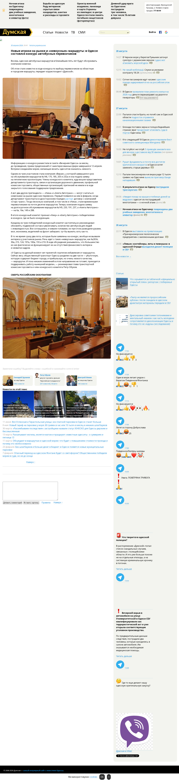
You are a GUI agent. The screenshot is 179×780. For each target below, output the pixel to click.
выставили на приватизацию (147, 231)
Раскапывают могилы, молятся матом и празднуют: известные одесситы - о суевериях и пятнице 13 (53, 436)
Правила (46, 502)
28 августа (121, 51)
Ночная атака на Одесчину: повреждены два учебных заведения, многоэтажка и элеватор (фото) (22, 10)
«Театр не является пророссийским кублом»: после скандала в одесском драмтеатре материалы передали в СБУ (150, 300)
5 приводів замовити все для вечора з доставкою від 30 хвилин (146, 151)
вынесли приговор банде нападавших (147, 179)
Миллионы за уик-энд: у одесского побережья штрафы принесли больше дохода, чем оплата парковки (80, 411)
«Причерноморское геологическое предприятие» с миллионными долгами (143, 235)
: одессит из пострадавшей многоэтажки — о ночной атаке (143, 201)
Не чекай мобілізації (133, 69)
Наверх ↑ (30, 462)
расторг (69, 198)
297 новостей (45, 384)
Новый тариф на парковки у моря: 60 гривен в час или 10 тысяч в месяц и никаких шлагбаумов (58, 425)
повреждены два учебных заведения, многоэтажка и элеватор (148, 212)
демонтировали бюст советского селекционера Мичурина (147, 141)
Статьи (48, 32)
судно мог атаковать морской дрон (144, 61)
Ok (102, 776)
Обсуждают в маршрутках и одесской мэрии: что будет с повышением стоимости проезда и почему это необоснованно (55, 442)
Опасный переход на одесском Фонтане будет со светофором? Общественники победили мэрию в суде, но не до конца (55, 454)
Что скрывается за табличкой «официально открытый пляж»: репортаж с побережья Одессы (152, 282)
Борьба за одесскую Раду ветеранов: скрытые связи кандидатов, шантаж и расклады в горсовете (56, 9)
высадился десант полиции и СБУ (148, 248)
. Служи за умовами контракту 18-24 (143, 71)
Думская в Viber (124, 751)
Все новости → (123, 256)
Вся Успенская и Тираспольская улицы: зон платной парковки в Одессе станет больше (56, 421)
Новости (61, 32)
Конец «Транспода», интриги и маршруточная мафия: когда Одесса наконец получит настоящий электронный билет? (49, 411)
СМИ (81, 32)
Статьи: (120, 273)
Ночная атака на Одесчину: (138, 209)
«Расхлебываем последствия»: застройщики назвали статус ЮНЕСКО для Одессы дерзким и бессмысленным (55, 430)
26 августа (121, 225)
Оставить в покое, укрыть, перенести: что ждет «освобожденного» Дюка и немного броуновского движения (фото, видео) (19, 410)
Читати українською (37, 45)
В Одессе (127, 91)
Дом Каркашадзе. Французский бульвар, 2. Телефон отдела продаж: (159, 8)
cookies (93, 776)
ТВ (73, 32)
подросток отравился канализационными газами (138, 119)
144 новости (82, 384)
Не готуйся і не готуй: (134, 149)
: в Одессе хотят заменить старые (143, 166)
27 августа (121, 108)
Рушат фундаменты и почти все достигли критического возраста (144, 163)
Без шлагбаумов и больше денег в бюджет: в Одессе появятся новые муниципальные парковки (53, 448)
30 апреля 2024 (17, 45)
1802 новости (19, 384)
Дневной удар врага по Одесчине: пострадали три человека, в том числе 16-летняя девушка (123, 10)
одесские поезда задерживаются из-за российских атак (146, 81)
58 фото (54, 384)
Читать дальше (124, 568)
